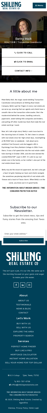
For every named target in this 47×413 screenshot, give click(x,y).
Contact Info (23, 71)
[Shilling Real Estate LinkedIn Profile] (22, 284)
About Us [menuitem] (23, 300)
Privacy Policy (22, 408)
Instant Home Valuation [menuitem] (23, 358)
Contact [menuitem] (23, 313)
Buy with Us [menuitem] (24, 323)
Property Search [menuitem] (23, 336)
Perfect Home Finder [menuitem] (23, 346)
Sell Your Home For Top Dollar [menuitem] (23, 363)
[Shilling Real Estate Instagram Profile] (29, 284)
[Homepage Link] (11, 5)
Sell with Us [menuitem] (23, 327)
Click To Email (24, 62)
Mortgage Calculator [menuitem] (23, 354)
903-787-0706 (23, 381)
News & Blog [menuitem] (23, 309)
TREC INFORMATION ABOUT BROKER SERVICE (20, 188)
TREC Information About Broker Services (24, 392)
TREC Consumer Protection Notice (23, 395)
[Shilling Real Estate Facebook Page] (16, 284)
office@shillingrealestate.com (24, 385)
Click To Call (24, 53)
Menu (40, 5)
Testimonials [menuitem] (23, 305)
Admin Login (34, 408)
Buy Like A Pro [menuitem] (23, 350)
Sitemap (11, 408)
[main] (23, 100)
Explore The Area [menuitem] (23, 332)
